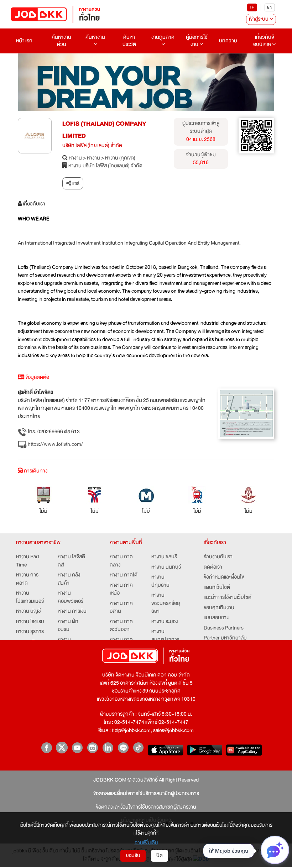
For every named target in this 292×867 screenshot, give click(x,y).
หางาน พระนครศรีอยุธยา (165, 603)
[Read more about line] (123, 747)
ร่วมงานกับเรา (218, 557)
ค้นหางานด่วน (61, 41)
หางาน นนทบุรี (166, 567)
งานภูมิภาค (162, 37)
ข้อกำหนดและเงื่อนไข (224, 577)
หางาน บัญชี (28, 611)
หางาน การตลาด (27, 579)
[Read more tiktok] (138, 747)
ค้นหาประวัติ (129, 41)
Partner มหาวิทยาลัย (225, 638)
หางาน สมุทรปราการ (165, 636)
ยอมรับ (133, 855)
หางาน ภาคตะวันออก (121, 626)
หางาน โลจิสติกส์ (71, 561)
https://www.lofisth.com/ (55, 444)
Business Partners (224, 628)
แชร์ (75, 183)
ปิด (159, 855)
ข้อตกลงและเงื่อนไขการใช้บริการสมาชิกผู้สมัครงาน (146, 807)
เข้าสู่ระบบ (259, 19)
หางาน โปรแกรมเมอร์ (30, 597)
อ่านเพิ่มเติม (146, 842)
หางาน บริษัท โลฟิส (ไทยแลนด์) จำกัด (105, 166)
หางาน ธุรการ (30, 632)
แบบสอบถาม (217, 618)
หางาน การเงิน (72, 611)
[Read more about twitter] (62, 747)
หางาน (75, 158)
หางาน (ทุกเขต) (120, 158)
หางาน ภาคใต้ (123, 575)
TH (252, 7)
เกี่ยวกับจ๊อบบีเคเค (263, 41)
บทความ (228, 40)
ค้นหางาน (95, 37)
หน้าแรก (24, 40)
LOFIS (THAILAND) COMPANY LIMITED (104, 130)
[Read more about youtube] (77, 747)
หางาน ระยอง (164, 622)
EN (269, 7)
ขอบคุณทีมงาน (219, 608)
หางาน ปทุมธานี (160, 581)
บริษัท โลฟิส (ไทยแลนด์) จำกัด (92, 146)
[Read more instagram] (92, 747)
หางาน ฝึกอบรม (68, 626)
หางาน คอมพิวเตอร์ (70, 597)
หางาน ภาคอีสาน (121, 608)
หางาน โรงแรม (30, 622)
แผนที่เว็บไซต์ (217, 588)
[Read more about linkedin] (108, 747)
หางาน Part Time (27, 561)
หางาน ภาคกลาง (121, 561)
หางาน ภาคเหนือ (121, 589)
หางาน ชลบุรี (164, 557)
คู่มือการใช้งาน (197, 41)
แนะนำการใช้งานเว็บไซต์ (227, 598)
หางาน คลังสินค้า (69, 579)
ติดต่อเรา (213, 567)
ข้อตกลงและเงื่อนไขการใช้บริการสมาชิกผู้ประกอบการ (146, 794)
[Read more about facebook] (46, 747)
